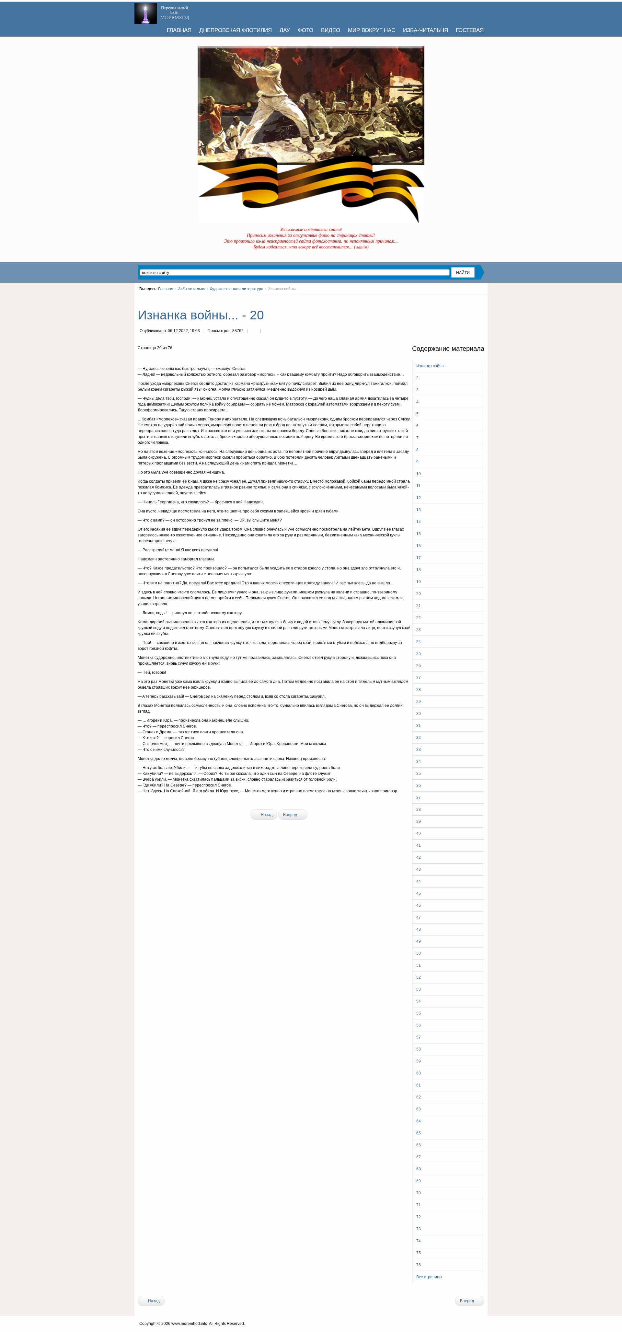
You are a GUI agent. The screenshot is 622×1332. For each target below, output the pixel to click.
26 (418, 665)
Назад (266, 814)
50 (418, 953)
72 (418, 1217)
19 (418, 582)
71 (418, 1205)
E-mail (267, 331)
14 (418, 522)
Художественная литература (236, 289)
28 (418, 689)
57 (418, 1037)
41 (418, 845)
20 (418, 593)
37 (418, 797)
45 (418, 893)
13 (418, 510)
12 (418, 498)
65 (418, 1133)
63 (418, 1109)
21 (418, 605)
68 (418, 1169)
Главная (165, 289)
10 (418, 474)
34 (418, 761)
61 (418, 1085)
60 (418, 1073)
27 (418, 677)
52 (418, 977)
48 (418, 929)
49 (418, 941)
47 (418, 917)
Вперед (290, 814)
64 (418, 1121)
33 (418, 749)
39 (418, 821)
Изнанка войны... (431, 366)
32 (418, 737)
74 (418, 1241)
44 (418, 881)
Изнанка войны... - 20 (201, 315)
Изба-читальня (191, 289)
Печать (254, 331)
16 (418, 546)
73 (418, 1229)
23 (418, 629)
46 (418, 905)
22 (418, 617)
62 (418, 1097)
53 (418, 989)
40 (418, 833)
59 (418, 1061)
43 (418, 869)
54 (418, 1001)
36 (418, 785)
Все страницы (429, 1277)
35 (418, 773)
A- (482, 301)
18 (418, 570)
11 (418, 486)
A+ (470, 301)
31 (418, 725)
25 (418, 653)
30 (418, 713)
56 (418, 1025)
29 (418, 701)
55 (418, 1013)
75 (418, 1253)
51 (418, 965)
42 (418, 857)
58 (418, 1049)
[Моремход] (162, 11)
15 (418, 534)
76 (418, 1265)
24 (418, 641)
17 (418, 558)
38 (418, 809)
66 (418, 1145)
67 (418, 1157)
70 (418, 1193)
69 (418, 1181)
